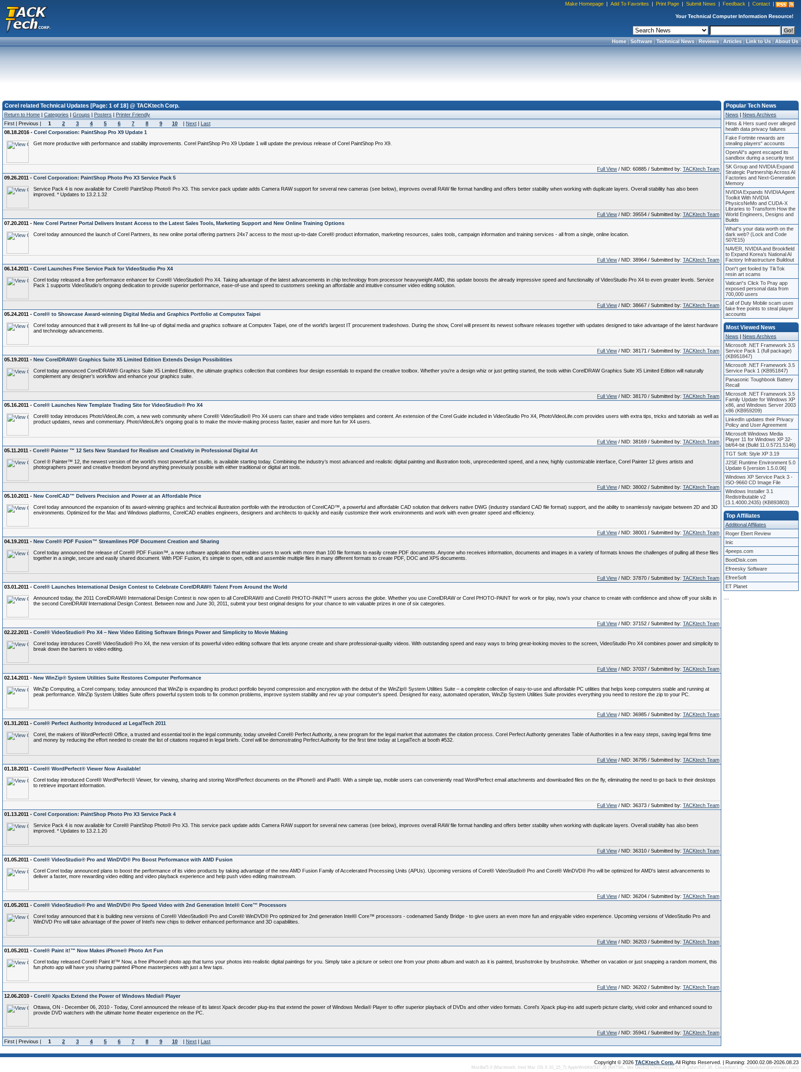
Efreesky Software (746, 568)
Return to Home (22, 114)
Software (641, 41)
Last (205, 123)
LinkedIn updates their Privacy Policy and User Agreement (759, 422)
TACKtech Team (701, 169)
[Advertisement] (400, 70)
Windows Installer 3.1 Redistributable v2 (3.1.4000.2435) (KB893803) (757, 496)
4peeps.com (739, 551)
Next (191, 123)
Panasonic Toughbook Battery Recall (759, 382)
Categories (56, 114)
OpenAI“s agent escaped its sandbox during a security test (759, 154)
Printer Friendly (133, 114)
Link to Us (758, 41)
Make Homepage (584, 3)
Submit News (701, 3)
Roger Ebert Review (748, 533)
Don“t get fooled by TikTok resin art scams (755, 271)
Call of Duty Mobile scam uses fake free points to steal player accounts (759, 308)
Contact (761, 3)
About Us (786, 41)
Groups (81, 114)
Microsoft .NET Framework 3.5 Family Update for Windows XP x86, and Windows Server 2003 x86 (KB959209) (760, 402)
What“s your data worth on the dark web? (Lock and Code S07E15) (759, 234)
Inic (729, 542)
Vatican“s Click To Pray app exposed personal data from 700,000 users (756, 288)
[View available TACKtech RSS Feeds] (785, 4)
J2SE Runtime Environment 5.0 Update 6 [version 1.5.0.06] (760, 465)
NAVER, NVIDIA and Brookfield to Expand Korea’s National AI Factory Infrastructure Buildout (760, 254)
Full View (607, 169)
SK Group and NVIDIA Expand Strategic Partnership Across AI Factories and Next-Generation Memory (760, 175)
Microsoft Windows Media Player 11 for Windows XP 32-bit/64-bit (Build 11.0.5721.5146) (760, 439)
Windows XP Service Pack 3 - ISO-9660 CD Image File (759, 479)
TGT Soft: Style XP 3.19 (752, 453)
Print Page (667, 3)
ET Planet (736, 586)
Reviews (709, 41)
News (731, 114)
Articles (732, 41)
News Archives (759, 114)
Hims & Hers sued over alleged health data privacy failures (760, 126)
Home (619, 41)
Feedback (734, 3)
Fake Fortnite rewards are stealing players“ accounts (755, 140)
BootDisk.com (741, 560)
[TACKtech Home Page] (28, 18)
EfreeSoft (735, 577)
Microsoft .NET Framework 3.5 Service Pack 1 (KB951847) (760, 367)
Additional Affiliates (745, 524)
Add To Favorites (629, 3)
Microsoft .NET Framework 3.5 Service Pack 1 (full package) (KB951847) (760, 350)
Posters (103, 114)
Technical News (675, 41)
